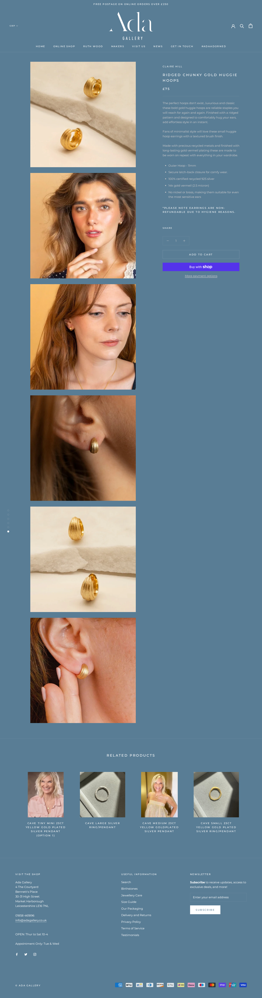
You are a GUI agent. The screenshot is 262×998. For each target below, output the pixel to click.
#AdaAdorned (214, 46)
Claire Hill (172, 66)
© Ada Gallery (28, 985)
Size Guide (128, 902)
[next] (250, 803)
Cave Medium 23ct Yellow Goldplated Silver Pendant (159, 827)
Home (40, 46)
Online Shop (64, 46)
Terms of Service (132, 928)
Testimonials (130, 935)
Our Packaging (132, 908)
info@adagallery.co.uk (31, 920)
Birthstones (129, 888)
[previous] (12, 803)
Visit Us (138, 46)
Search (126, 882)
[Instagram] (34, 954)
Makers (117, 46)
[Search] (242, 26)
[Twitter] (181, 227)
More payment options (201, 276)
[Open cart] (250, 26)
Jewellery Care (131, 895)
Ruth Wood (93, 46)
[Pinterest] (186, 227)
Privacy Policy (131, 922)
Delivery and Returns (136, 915)
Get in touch (182, 46)
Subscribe (205, 909)
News (158, 46)
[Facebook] (176, 227)
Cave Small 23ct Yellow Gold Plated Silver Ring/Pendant (216, 827)
